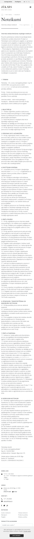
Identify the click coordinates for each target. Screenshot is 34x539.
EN (26, 1)
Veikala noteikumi (23, 513)
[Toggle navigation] (30, 7)
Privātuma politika (23, 515)
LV (24, 1)
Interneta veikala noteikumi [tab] (9, 25)
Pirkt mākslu (8, 14)
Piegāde (3, 517)
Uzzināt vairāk (27, 531)
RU (29, 1)
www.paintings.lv (6, 87)
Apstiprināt (17, 535)
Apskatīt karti (7, 491)
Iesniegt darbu (8, 1)
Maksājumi (4, 515)
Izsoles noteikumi (5, 513)
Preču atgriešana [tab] (24, 25)
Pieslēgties (18, 1)
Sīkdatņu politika (22, 517)
